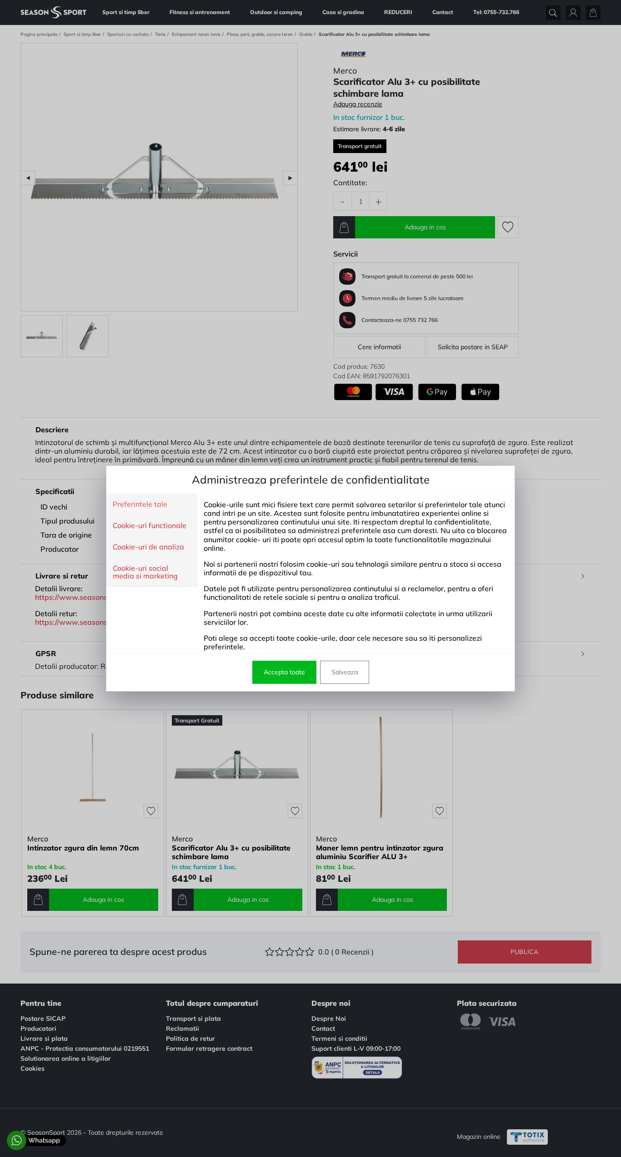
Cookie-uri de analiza (148, 547)
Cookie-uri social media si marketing (145, 572)
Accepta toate (284, 672)
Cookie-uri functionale (149, 526)
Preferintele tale (140, 504)
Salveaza (344, 672)
